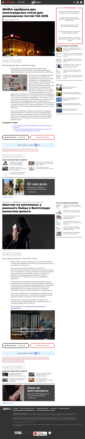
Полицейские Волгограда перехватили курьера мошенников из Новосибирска (17, 375)
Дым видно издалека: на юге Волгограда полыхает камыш (69, 25)
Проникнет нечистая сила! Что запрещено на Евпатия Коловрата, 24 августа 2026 (69, 19)
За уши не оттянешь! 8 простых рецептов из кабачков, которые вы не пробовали (73, 49)
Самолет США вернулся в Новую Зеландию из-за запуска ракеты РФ (72, 104)
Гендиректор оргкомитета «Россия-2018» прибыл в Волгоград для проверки (16, 163)
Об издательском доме (42, 408)
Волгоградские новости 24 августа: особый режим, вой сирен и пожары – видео (69, 39)
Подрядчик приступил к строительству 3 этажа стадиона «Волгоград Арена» (17, 169)
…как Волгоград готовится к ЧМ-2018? (27, 131)
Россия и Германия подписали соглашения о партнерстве (17, 173)
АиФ (13, 57)
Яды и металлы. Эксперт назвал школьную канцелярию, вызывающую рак (71, 217)
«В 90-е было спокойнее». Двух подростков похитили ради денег (72, 211)
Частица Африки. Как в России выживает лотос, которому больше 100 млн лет (72, 223)
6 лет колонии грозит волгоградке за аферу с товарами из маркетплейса (44, 380)
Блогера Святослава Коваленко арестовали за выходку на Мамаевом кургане (31, 330)
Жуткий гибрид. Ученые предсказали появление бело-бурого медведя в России (73, 77)
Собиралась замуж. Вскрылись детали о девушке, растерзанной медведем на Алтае (71, 228)
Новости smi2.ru (7, 197)
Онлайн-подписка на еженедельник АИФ (24, 410)
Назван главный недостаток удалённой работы (70, 88)
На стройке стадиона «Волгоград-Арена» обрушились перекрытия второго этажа (45, 163)
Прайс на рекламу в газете (27, 408)
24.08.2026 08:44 (6, 202)
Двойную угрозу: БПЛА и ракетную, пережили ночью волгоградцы (69, 12)
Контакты (15, 408)
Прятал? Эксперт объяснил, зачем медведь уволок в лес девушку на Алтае (72, 71)
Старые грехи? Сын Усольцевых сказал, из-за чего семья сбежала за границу (72, 206)
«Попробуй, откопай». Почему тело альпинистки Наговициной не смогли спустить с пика (72, 66)
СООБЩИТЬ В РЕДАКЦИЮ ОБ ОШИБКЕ (46, 410)
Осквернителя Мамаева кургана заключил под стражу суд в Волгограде (17, 380)
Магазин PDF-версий (64, 408)
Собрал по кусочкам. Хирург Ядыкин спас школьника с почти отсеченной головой (73, 55)
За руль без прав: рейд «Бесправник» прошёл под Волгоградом (69, 32)
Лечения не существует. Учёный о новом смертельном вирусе (72, 233)
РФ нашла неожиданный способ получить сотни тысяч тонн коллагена (71, 99)
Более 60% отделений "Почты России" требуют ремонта (70, 109)
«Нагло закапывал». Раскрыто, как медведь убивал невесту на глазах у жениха (72, 60)
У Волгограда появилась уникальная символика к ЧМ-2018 (44, 168)
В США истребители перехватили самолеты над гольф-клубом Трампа (72, 93)
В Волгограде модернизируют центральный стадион (32, 129)
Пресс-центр (53, 408)
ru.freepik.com (6, 250)
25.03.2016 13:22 (6, 6)
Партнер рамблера (27, 432)
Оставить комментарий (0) (42, 137)
